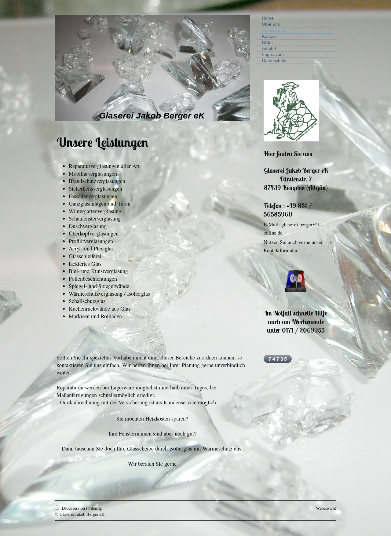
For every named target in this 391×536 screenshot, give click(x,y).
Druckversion (73, 508)
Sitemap (95, 508)
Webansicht (326, 508)
